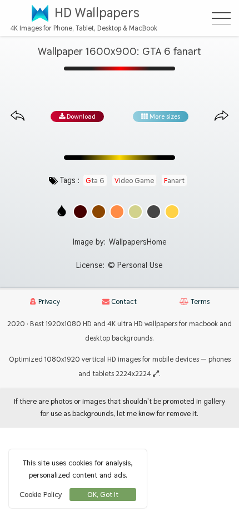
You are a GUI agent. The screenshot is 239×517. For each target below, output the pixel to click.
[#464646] (153, 211)
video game (134, 180)
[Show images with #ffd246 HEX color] (172, 211)
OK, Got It (102, 494)
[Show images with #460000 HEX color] (80, 211)
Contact (123, 301)
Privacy (48, 301)
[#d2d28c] (135, 211)
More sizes (164, 116)
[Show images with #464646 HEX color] (153, 211)
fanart (174, 180)
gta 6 (95, 180)
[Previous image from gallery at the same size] (17, 116)
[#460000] (80, 211)
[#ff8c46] (117, 211)
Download (80, 116)
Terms (199, 301)
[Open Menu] (221, 18)
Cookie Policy (40, 494)
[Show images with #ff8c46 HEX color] (117, 211)
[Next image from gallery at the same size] (221, 116)
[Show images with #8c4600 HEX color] (98, 211)
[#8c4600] (98, 211)
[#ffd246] (172, 211)
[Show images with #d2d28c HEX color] (135, 211)
